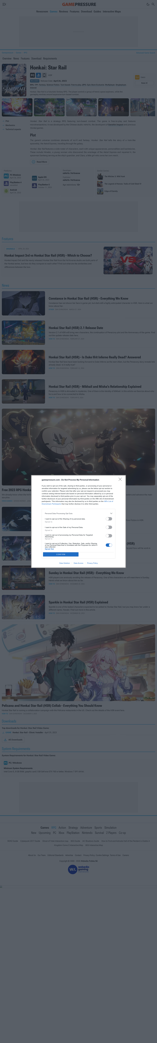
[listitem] (78, 513)
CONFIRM (60, 554)
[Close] (121, 480)
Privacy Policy (92, 563)
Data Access (78, 563)
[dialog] (78, 521)
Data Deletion (64, 563)
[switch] (109, 518)
